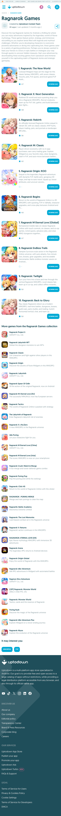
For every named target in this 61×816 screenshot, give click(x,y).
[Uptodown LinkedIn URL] (25, 694)
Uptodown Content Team (29, 24)
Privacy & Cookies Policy (13, 793)
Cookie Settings (9, 797)
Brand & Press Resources (13, 727)
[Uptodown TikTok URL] (9, 694)
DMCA (5, 806)
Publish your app (10, 755)
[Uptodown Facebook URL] (30, 694)
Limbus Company (20, 1)
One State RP (9, 1)
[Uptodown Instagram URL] (19, 694)
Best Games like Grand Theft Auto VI (39, 1)
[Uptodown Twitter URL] (14, 694)
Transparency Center (11, 723)
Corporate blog (9, 732)
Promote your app (10, 760)
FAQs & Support (9, 773)
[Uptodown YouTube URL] (3, 694)
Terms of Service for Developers (17, 802)
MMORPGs (7, 649)
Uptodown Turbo (12, 769)
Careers (5, 736)
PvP (17, 649)
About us (6, 709)
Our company (8, 714)
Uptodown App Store (12, 751)
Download (53, 84)
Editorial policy (8, 718)
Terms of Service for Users (14, 788)
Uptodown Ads (9, 764)
